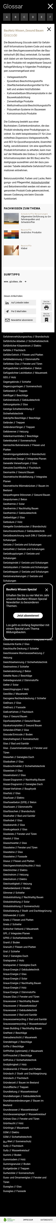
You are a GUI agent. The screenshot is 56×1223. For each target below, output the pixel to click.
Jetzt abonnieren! (28, 615)
